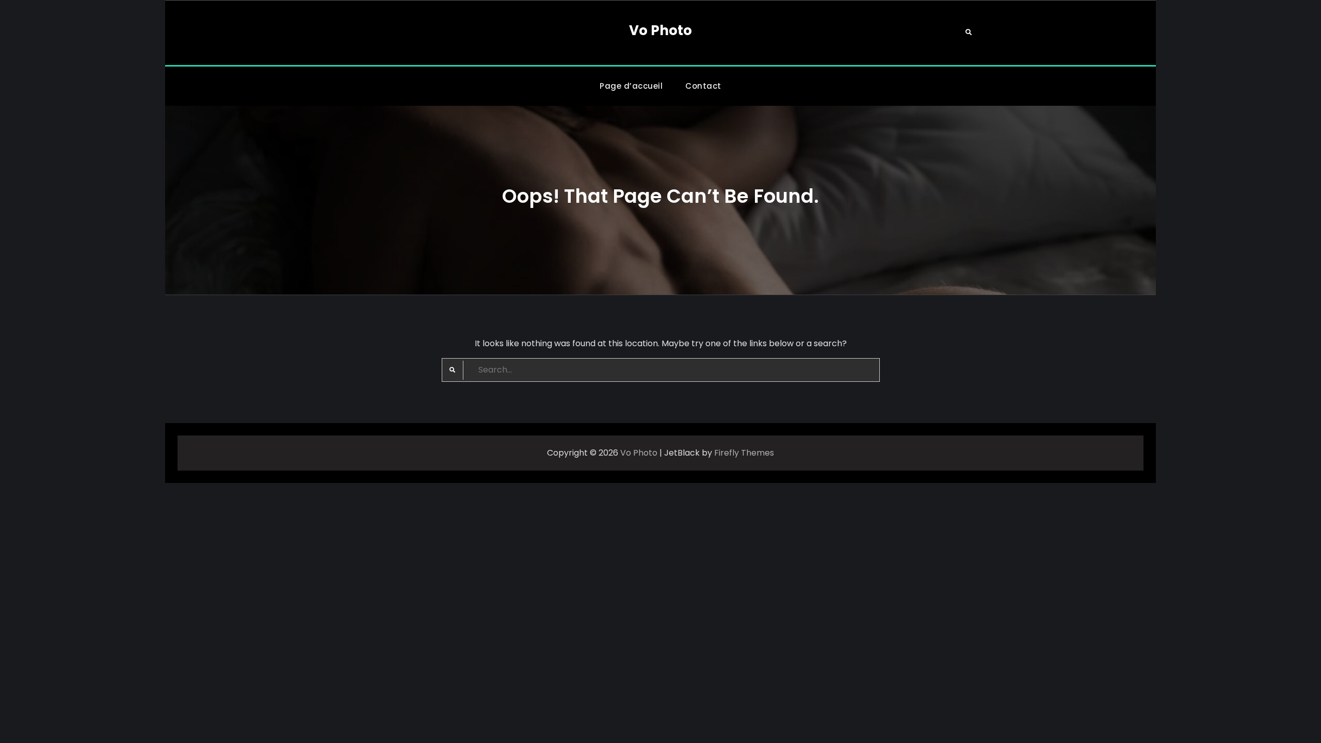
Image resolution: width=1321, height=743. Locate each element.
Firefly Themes (744, 453)
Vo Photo (660, 30)
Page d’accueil (631, 85)
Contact (703, 85)
